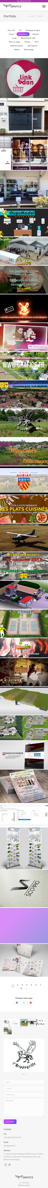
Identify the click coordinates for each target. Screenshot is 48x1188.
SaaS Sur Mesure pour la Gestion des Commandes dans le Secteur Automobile (24, 816)
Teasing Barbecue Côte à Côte (23, 648)
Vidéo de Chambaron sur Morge (23, 395)
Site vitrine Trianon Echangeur (24, 755)
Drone (11, 34)
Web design (29, 50)
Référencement (16, 46)
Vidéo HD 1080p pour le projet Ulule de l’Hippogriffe (24, 309)
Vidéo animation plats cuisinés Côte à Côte (24, 510)
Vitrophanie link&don (24, 78)
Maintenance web (28, 38)
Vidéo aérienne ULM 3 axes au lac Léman (24, 538)
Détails (27, 73)
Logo (14, 38)
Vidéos (16, 50)
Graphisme (23, 34)
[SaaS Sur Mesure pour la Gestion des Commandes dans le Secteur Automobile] (16, 1023)
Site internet (32, 46)
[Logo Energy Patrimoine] (40, 1023)
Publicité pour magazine (23, 926)
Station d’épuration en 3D (24, 728)
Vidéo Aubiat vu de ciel (23, 481)
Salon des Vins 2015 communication (24, 787)
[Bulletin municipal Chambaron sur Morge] (8, 1031)
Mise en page (14, 42)
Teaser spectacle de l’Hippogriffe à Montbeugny (24, 673)
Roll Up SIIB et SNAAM (24, 849)
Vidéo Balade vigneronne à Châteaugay (23, 452)
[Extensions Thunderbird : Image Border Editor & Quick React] (8, 1023)
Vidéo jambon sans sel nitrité (24, 280)
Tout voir (11, 30)
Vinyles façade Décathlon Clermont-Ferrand (24, 190)
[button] (22, 1074)
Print (37, 42)
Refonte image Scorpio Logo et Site (24, 889)
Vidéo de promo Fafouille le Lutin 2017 (24, 338)
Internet (35, 34)
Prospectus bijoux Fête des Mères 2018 (23, 961)
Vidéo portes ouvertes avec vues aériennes (24, 252)
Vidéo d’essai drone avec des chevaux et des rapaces (23, 424)
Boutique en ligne (33, 30)
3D (20, 30)
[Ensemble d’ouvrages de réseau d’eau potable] (24, 1023)
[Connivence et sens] (32, 1023)
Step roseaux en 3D (24, 701)
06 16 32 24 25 (25, 1)
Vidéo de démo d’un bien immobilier (23, 367)
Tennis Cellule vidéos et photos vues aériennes (24, 624)
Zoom (20, 73)
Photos (27, 42)
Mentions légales (24, 1185)
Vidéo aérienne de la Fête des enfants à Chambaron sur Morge (24, 567)
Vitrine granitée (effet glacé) (23, 118)
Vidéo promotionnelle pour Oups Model (24, 223)
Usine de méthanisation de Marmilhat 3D (24, 596)
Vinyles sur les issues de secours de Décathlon (24, 154)
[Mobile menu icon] (43, 6)
